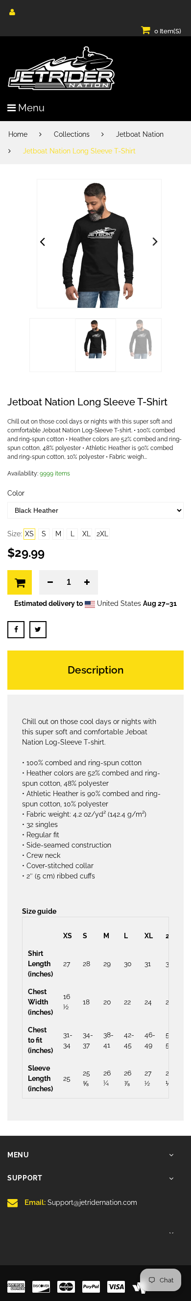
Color (15, 493)
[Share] (15, 629)
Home (17, 134)
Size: (14, 534)
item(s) (167, 31)
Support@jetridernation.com (80, 1202)
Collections (72, 134)
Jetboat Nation (140, 134)
